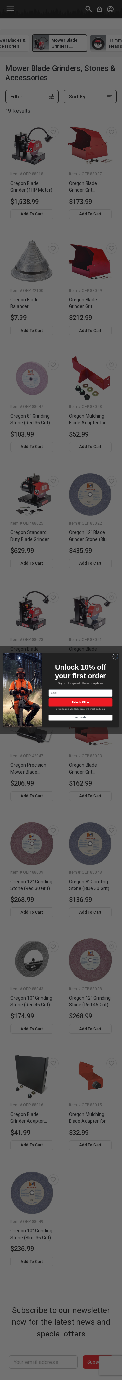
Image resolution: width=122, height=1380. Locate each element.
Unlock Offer (80, 702)
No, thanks (81, 717)
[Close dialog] (115, 656)
